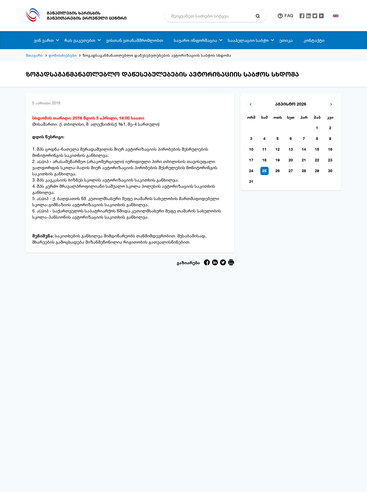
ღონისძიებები (63, 55)
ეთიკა (286, 40)
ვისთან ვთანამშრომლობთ (134, 40)
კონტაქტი (314, 40)
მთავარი (34, 55)
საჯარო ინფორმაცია (195, 40)
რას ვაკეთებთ (79, 40)
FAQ (289, 15)
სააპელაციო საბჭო (248, 40)
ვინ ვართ (44, 40)
